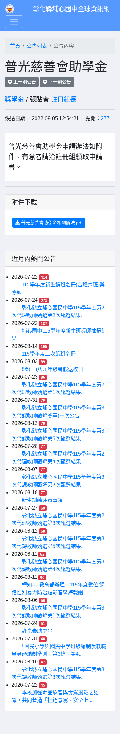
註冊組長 (63, 99)
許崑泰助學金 (37, 631)
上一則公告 (24, 81)
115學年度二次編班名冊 (49, 354)
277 (105, 118)
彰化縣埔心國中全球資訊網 (71, 9)
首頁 (15, 46)
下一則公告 (59, 81)
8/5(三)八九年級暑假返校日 (52, 369)
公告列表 (37, 46)
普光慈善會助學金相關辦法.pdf (51, 222)
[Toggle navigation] (14, 21)
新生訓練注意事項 (42, 500)
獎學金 (14, 99)
